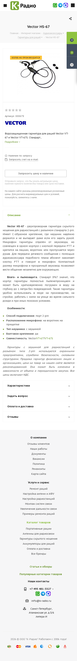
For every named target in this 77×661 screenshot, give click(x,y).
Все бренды (38, 553)
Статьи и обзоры (41, 566)
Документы (38, 453)
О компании (38, 437)
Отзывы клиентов (38, 443)
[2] (10, 110)
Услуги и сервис (38, 482)
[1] (6, 110)
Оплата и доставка (38, 548)
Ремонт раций (38, 488)
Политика (39, 463)
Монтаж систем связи (38, 503)
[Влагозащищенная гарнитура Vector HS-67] (38, 74)
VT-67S (49, 338)
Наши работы (38, 448)
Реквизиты (38, 469)
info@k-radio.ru (41, 600)
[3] (13, 110)
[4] (16, 110)
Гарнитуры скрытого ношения (38, 538)
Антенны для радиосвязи (38, 533)
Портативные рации (38, 528)
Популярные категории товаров (41, 574)
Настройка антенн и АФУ (38, 493)
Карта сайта (38, 474)
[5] (20, 110)
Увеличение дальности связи (38, 508)
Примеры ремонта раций (38, 513)
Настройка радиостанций (38, 498)
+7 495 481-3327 (40, 588)
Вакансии (39, 458)
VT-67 (39, 338)
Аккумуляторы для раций (38, 543)
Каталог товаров (38, 522)
